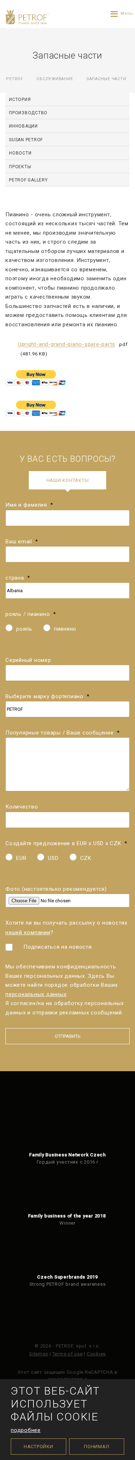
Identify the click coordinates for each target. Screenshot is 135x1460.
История (20, 99)
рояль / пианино (30, 614)
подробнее (26, 1430)
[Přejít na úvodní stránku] (27, 17)
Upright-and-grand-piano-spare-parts (66, 344)
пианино (65, 629)
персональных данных (35, 994)
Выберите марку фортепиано (47, 696)
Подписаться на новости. (58, 947)
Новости (20, 153)
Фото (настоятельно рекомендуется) (56, 889)
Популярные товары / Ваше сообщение (62, 732)
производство (28, 112)
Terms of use (68, 1354)
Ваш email (21, 541)
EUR (21, 858)
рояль (24, 629)
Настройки (38, 1446)
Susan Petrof (26, 139)
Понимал (96, 1446)
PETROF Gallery (28, 180)
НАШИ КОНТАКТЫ (67, 480)
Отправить (68, 1036)
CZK (85, 858)
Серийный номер (28, 660)
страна (17, 578)
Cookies (96, 1354)
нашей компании (27, 932)
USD (53, 858)
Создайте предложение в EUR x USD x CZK (66, 843)
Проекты (20, 166)
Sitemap (38, 1354)
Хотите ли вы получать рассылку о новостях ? (66, 927)
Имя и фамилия (29, 505)
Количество (21, 806)
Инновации (23, 126)
